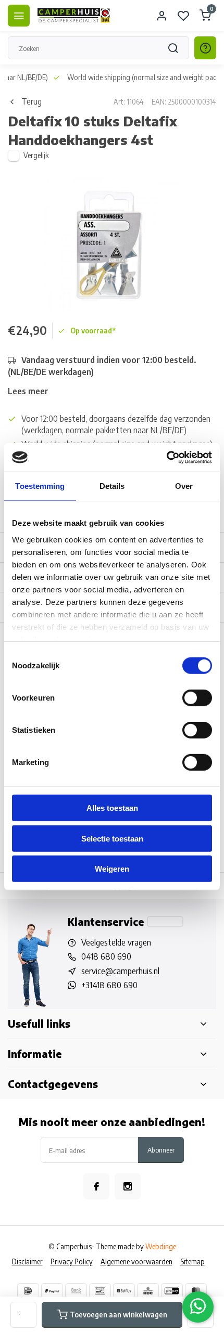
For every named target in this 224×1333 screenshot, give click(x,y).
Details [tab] (112, 486)
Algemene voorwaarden (136, 1261)
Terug (31, 101)
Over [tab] (184, 486)
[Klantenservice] (165, 921)
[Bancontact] (100, 1291)
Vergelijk (36, 155)
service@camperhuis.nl (120, 971)
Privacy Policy (72, 1261)
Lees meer (28, 391)
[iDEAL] (28, 1291)
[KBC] (148, 1291)
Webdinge (160, 1246)
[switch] (197, 698)
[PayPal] (52, 1291)
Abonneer (161, 1149)
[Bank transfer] (76, 1291)
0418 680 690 (106, 956)
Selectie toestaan (112, 838)
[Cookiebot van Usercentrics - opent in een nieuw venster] (166, 457)
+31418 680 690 (109, 985)
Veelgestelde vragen (116, 942)
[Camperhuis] (74, 15)
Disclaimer (27, 1261)
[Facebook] (96, 1186)
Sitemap (192, 1261)
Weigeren (112, 868)
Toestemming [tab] (40, 486)
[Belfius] (124, 1291)
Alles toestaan (112, 808)
